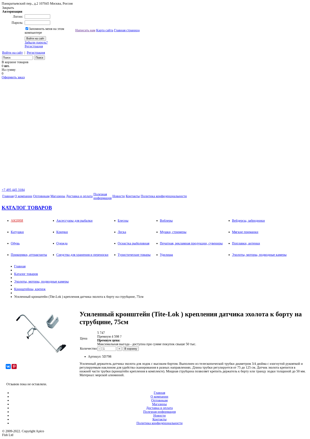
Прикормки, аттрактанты (29, 254)
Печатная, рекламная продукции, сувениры (191, 243)
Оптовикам (41, 196)
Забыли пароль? (36, 42)
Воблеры (166, 220)
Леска (122, 232)
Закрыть (8, 7)
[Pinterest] (14, 366)
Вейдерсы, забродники (248, 220)
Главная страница (127, 30)
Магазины (57, 196)
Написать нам (85, 30)
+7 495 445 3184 (13, 190)
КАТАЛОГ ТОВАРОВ (27, 207)
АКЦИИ (17, 220)
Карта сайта (104, 30)
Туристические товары (134, 254)
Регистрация (34, 46)
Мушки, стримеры (173, 232)
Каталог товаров (26, 274)
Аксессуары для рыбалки (74, 220)
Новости (118, 196)
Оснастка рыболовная (133, 243)
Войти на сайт (12, 52)
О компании (23, 196)
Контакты (133, 196)
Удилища (166, 254)
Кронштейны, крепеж (30, 289)
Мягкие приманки (245, 232)
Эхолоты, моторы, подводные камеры (259, 254)
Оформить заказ (13, 77)
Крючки (62, 232)
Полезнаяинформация (102, 196)
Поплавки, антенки (246, 243)
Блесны (123, 220)
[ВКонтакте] (8, 366)
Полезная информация (159, 411)
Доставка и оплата (79, 196)
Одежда (61, 243)
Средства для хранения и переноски (82, 254)
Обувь (15, 243)
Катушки (17, 232)
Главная (8, 196)
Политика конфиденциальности (164, 196)
